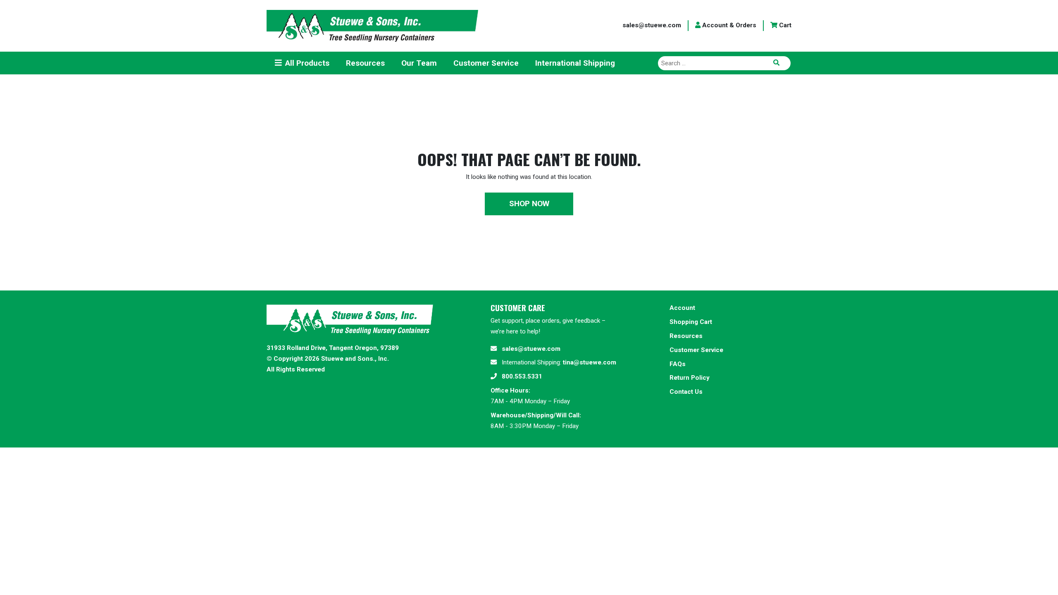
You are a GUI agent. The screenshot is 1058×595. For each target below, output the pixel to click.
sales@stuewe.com (651, 25)
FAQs (678, 364)
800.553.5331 (522, 376)
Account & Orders (728, 25)
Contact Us (686, 391)
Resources (686, 336)
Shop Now (529, 203)
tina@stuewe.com (589, 362)
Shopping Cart (691, 322)
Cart (784, 25)
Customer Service (696, 350)
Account (682, 308)
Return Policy (690, 377)
